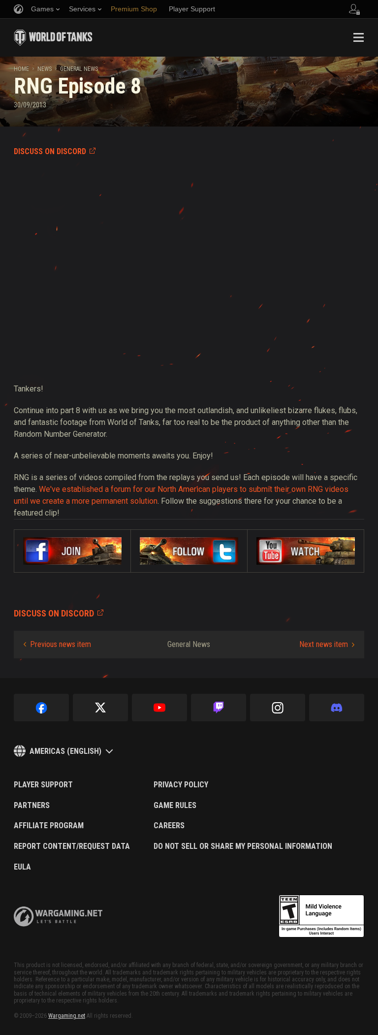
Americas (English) (65, 751)
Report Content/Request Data (72, 846)
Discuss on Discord (50, 151)
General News (79, 68)
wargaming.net (58, 917)
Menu (358, 37)
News (44, 68)
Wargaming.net (66, 1015)
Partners (32, 805)
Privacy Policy (181, 784)
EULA (22, 867)
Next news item (323, 644)
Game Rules (175, 805)
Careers (169, 825)
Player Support (43, 784)
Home (21, 68)
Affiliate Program (49, 825)
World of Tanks (53, 37)
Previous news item (60, 644)
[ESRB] (321, 916)
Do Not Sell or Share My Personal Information (243, 846)
